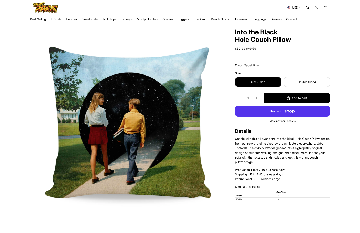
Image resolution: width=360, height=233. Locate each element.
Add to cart (299, 98)
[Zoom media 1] (127, 128)
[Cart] (325, 7)
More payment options (283, 121)
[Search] (307, 7)
